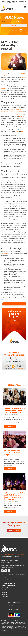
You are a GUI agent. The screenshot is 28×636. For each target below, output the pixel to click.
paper (20, 116)
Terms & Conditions (14, 609)
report (3, 88)
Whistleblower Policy (14, 606)
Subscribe (4, 594)
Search (3, 21)
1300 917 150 (9, 560)
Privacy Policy (16, 602)
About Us (4, 592)
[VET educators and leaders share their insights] (14, 439)
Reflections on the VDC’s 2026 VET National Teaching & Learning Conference (14, 496)
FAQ (9, 602)
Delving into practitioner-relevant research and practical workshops (14, 410)
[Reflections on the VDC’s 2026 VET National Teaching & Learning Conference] (14, 481)
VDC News (5, 590)
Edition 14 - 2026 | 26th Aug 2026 (11, 414)
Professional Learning (8, 583)
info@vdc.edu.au (5, 562)
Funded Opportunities (8, 585)
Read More (10, 426)
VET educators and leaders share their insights (12, 452)
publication (4, 253)
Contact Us (5, 596)
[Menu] (25, 7)
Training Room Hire (7, 587)
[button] (14, 25)
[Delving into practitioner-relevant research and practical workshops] (14, 397)
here (18, 115)
